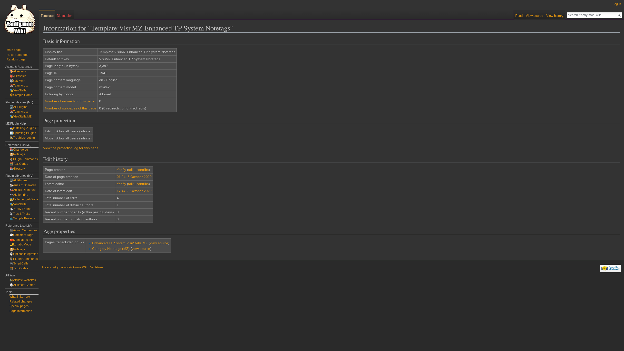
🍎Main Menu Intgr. (22, 240)
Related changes (21, 301)
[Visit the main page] (19, 19)
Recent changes (17, 55)
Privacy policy (50, 267)
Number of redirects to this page (70, 101)
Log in (617, 4)
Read (519, 16)
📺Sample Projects (22, 218)
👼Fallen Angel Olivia (24, 199)
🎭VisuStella (18, 90)
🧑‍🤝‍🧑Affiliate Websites (23, 280)
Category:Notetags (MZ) (111, 249)
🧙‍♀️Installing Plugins (23, 128)
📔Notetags (17, 154)
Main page (14, 50)
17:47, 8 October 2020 (134, 191)
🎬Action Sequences (23, 230)
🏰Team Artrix (19, 85)
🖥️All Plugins (18, 107)
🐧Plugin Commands (24, 159)
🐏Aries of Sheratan (23, 185)
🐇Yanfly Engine (20, 209)
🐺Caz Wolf (17, 81)
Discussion (64, 16)
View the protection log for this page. (71, 148)
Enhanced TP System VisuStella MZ (120, 243)
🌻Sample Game (21, 95)
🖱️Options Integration (24, 254)
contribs (142, 170)
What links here (20, 296)
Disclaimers (97, 267)
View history (555, 16)
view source (159, 243)
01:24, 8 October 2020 (134, 177)
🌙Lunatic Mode (20, 244)
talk (131, 170)
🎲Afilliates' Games (22, 285)
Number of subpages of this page (70, 108)
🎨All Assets (18, 71)
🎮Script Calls (19, 263)
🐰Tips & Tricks (20, 213)
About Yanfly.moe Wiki (74, 267)
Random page (16, 59)
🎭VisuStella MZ (20, 116)
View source (534, 16)
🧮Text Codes (19, 164)
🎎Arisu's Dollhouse (23, 190)
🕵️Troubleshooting (22, 137)
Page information (21, 311)
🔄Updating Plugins (23, 133)
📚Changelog (19, 149)
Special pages (19, 306)
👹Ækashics (18, 76)
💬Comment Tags (21, 235)
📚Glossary (17, 168)
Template (47, 16)
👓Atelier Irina (19, 194)
